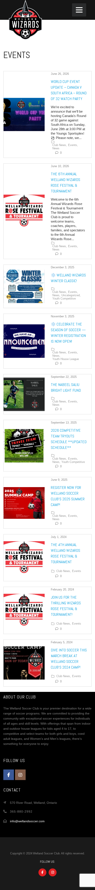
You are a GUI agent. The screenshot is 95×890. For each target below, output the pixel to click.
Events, (73, 145)
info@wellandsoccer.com (27, 821)
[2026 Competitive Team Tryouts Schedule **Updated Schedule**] (24, 445)
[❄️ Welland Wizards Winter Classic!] (24, 286)
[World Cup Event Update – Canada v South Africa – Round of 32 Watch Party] (24, 114)
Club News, (59, 145)
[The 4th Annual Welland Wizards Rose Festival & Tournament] (24, 558)
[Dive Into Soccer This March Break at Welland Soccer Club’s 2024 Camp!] (24, 663)
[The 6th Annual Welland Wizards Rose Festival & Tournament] (24, 211)
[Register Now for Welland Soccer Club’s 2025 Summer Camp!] (24, 503)
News (55, 148)
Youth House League (65, 359)
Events (76, 571)
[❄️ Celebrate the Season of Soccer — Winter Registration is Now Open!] (24, 341)
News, (56, 295)
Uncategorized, (71, 295)
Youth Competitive (64, 298)
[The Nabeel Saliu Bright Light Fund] (24, 394)
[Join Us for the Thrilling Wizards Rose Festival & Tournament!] (24, 610)
